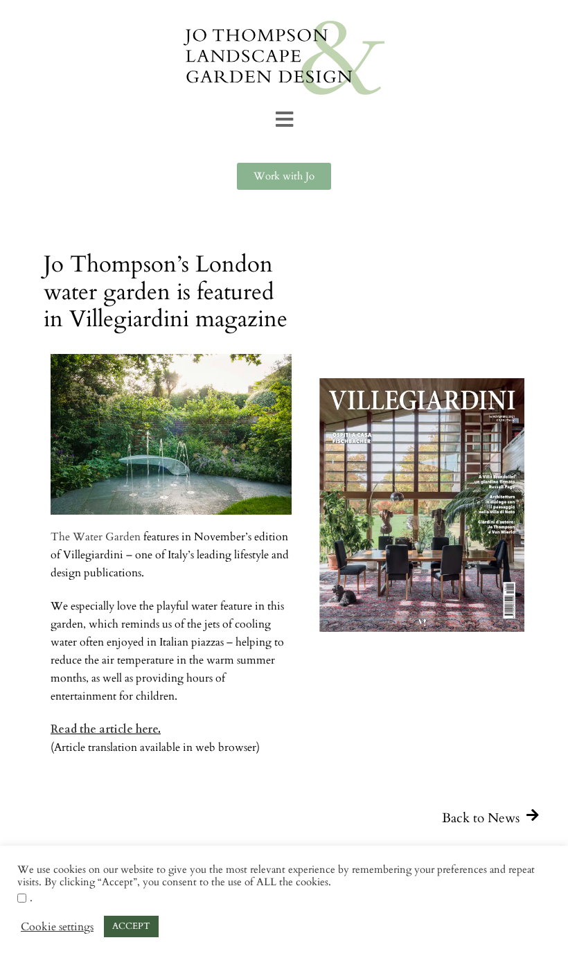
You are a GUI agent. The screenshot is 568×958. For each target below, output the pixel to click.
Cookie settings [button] (57, 927)
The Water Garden (96, 536)
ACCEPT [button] (131, 926)
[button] (284, 120)
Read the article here (104, 729)
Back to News (481, 818)
